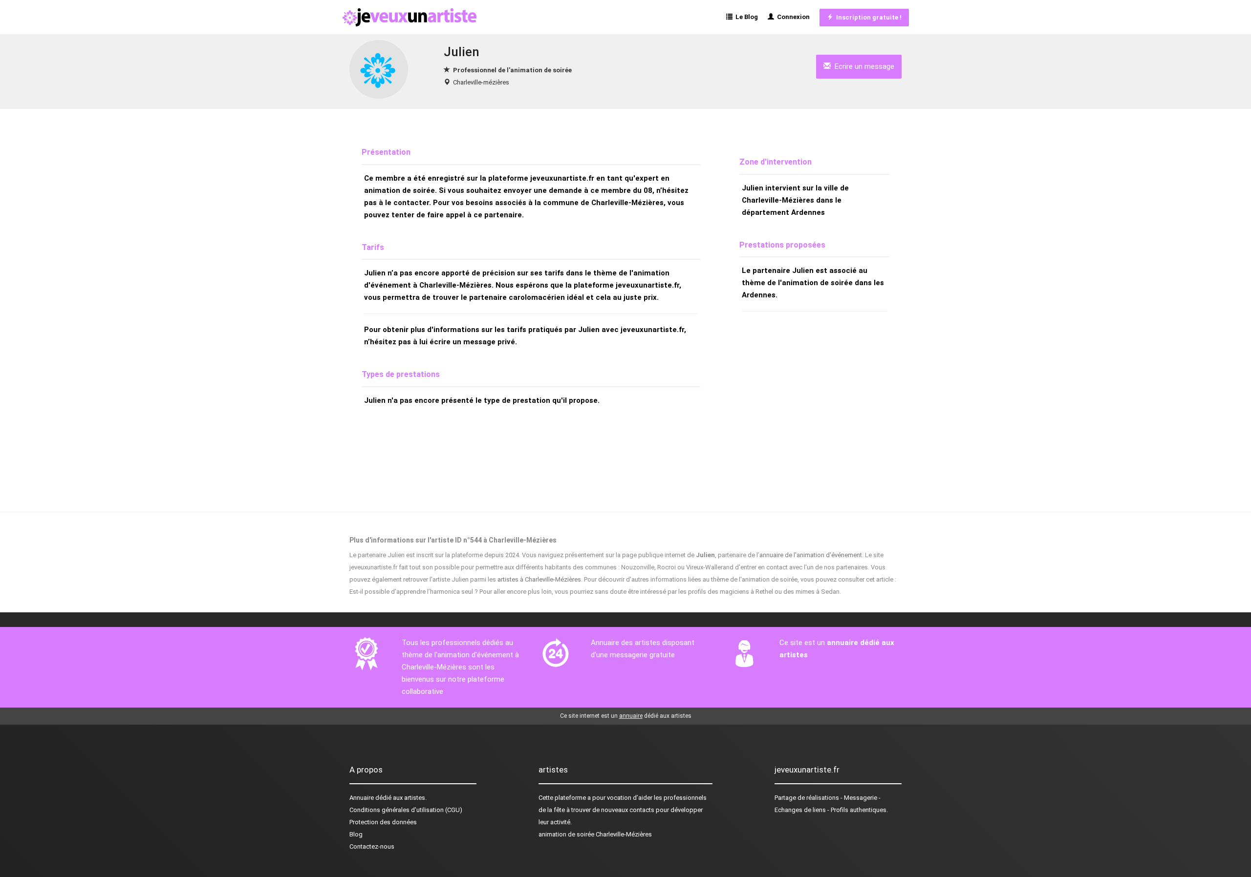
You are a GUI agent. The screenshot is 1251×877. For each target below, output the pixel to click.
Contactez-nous (371, 846)
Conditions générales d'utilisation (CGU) (405, 810)
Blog (356, 834)
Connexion (792, 17)
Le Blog (745, 17)
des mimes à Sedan (811, 591)
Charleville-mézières (481, 82)
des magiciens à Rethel (740, 591)
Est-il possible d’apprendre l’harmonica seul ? (413, 591)
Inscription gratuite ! (867, 17)
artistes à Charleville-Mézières (539, 579)
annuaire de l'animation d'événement (810, 555)
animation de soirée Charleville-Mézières (595, 834)
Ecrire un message (862, 66)
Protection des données (383, 822)
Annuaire (361, 797)
